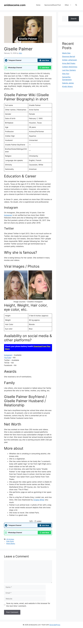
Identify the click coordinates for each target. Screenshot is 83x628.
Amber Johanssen (69, 60)
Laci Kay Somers (69, 70)
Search (73, 19)
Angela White (38, 500)
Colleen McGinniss (69, 67)
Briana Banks (10, 543)
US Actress (10, 539)
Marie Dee (66, 53)
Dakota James (68, 83)
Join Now (45, 60)
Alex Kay (65, 74)
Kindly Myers (67, 86)
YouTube (7, 358)
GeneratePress (54, 625)
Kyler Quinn (10, 541)
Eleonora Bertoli (68, 57)
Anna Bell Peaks (68, 63)
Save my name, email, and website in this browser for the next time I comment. (28, 604)
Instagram (8, 215)
